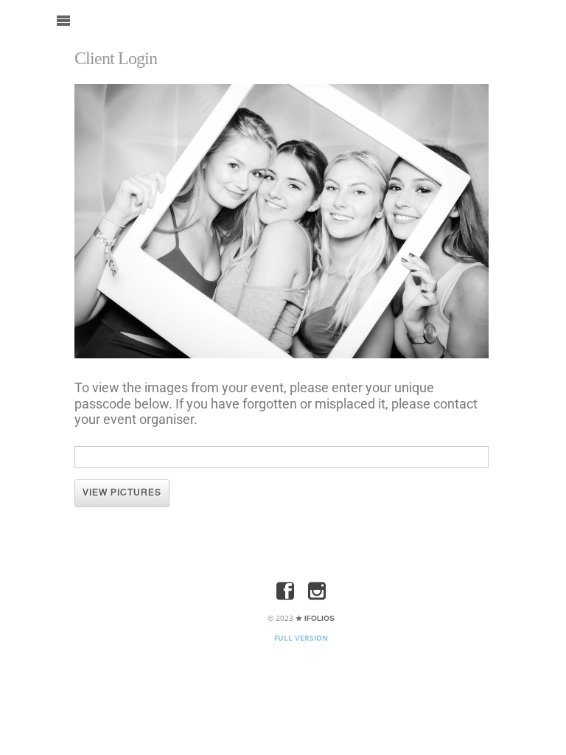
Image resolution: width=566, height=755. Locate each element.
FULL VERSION (301, 638)
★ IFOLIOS (315, 618)
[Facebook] (285, 592)
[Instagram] (317, 592)
